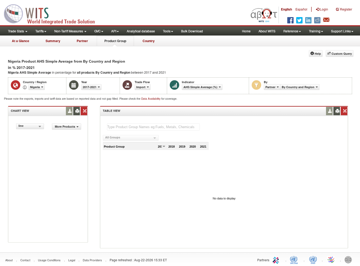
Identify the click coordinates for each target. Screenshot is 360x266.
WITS (52, 13)
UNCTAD (295, 259)
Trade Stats (16, 31)
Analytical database (141, 31)
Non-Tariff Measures (69, 31)
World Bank (349, 259)
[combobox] (30, 126)
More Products (65, 126)
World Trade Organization (331, 259)
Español (301, 9)
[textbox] (153, 127)
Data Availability (151, 99)
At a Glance (20, 40)
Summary (53, 40)
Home (246, 31)
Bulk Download (192, 31)
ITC (276, 259)
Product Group (115, 40)
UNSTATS (313, 259)
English (286, 9)
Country (149, 40)
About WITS (267, 31)
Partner (82, 40)
